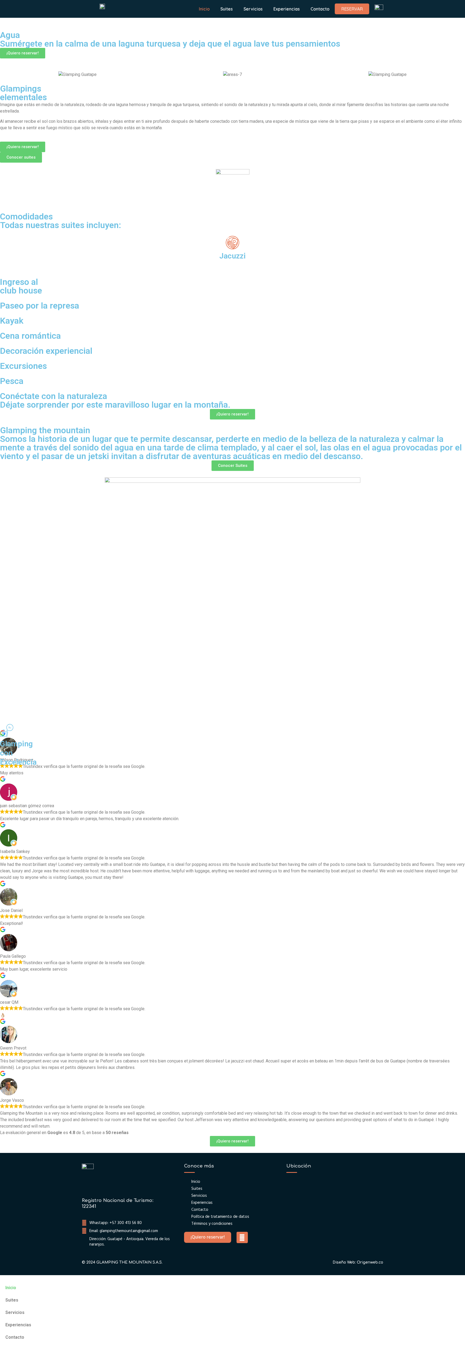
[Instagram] (242, 1237)
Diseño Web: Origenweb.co (358, 1262)
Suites (226, 9)
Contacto (320, 9)
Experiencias (286, 9)
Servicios (253, 9)
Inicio (204, 9)
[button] (2, 44)
